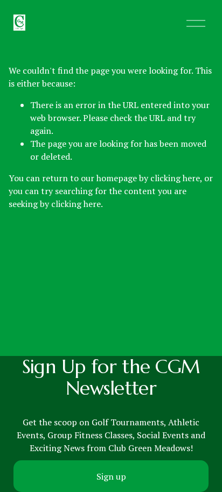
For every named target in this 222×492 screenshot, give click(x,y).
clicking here (175, 178)
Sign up (111, 476)
